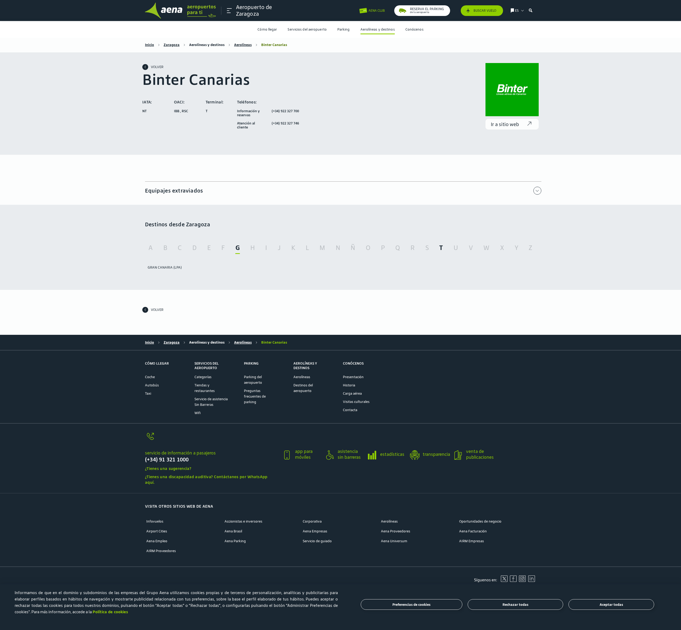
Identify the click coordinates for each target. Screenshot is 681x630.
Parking (343, 29)
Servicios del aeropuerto (307, 29)
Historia (349, 385)
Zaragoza (172, 45)
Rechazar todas (515, 604)
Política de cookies (110, 611)
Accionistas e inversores (243, 521)
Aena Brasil (233, 531)
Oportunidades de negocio (480, 521)
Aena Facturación (473, 531)
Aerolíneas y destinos (377, 29)
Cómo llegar (267, 29)
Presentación (353, 377)
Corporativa (312, 521)
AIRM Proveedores (161, 551)
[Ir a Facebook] (513, 580)
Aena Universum (394, 541)
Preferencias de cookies (411, 604)
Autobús (152, 385)
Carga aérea (352, 393)
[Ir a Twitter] (504, 580)
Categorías (202, 377)
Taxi (148, 393)
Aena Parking (235, 541)
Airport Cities (156, 531)
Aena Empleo (156, 541)
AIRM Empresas (471, 541)
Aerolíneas (243, 45)
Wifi (197, 413)
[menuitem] (267, 29)
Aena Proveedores (395, 531)
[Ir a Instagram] (522, 580)
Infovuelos (154, 521)
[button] (229, 10)
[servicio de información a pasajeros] (211, 439)
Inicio (149, 45)
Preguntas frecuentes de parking (255, 396)
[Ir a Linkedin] (531, 580)
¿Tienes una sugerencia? (168, 468)
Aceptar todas (611, 604)
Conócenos (414, 29)
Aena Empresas (315, 531)
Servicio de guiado (317, 541)
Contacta (350, 410)
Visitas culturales (356, 401)
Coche (150, 377)
